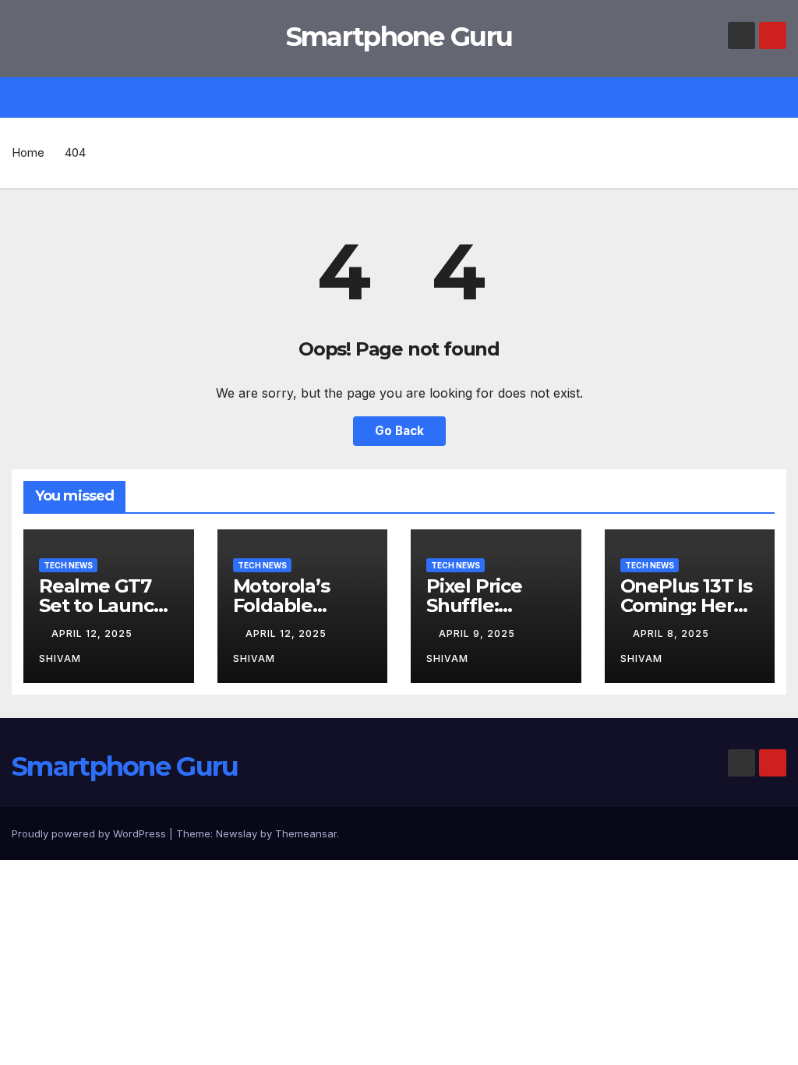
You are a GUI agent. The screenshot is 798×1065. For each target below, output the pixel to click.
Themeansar (306, 833)
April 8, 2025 (672, 633)
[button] (781, 97)
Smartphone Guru (399, 36)
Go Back (399, 430)
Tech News (68, 565)
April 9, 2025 (478, 633)
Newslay (236, 833)
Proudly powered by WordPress (90, 833)
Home (28, 152)
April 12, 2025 (93, 633)
